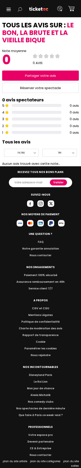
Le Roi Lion (41, 381)
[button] (8, 9)
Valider (58, 182)
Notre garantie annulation (40, 248)
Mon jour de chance (40, 388)
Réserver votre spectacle (40, 88)
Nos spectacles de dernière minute (40, 408)
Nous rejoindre (41, 355)
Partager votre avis (40, 75)
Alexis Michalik (40, 395)
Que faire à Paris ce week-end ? (41, 415)
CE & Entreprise (40, 448)
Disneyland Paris (40, 375)
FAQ (40, 242)
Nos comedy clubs (40, 402)
